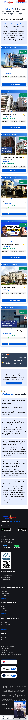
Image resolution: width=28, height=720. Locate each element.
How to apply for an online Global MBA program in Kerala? (13, 482)
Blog (2, 640)
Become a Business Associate (8, 646)
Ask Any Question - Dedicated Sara (10, 657)
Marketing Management (7, 577)
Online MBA (4, 591)
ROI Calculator (4, 644)
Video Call (13, 76)
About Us (3, 637)
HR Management (5, 579)
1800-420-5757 (7, 548)
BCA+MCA (3, 606)
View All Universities (13, 383)
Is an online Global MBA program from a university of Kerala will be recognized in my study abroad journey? (13, 443)
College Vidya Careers (7, 652)
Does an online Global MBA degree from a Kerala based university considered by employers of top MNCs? (14, 422)
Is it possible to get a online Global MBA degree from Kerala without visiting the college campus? (13, 402)
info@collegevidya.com (7, 539)
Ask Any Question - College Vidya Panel (11, 654)
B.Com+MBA (4, 610)
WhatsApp (4, 76)
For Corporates (5, 648)
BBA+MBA (3, 608)
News (2, 642)
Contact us (4, 650)
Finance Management (6, 575)
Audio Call (21, 76)
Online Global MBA (5, 593)
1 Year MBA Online (5, 596)
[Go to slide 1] (11, 68)
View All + (4, 582)
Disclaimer (4, 704)
